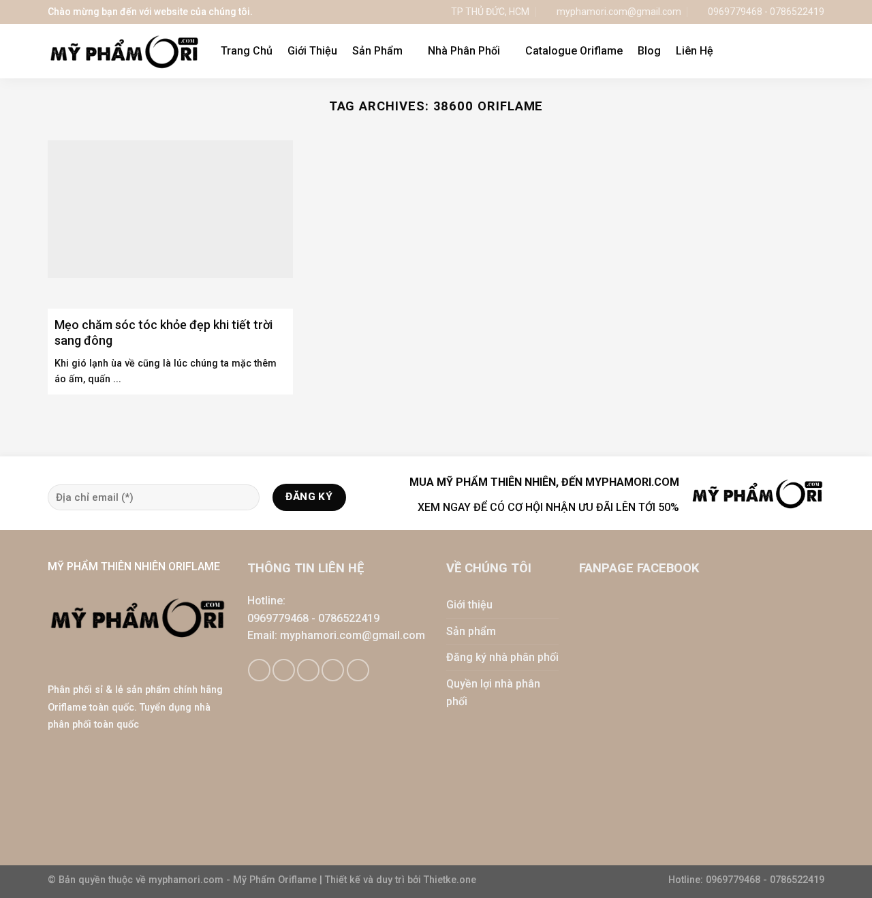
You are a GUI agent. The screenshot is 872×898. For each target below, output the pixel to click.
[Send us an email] (308, 670)
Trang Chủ (246, 50)
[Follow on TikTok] (283, 670)
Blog (649, 50)
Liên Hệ (694, 50)
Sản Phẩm (377, 50)
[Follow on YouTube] (358, 670)
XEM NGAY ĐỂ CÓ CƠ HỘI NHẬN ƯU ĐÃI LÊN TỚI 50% (548, 507)
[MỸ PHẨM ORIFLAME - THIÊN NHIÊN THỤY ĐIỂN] (124, 51)
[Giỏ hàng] (789, 51)
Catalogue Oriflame (574, 50)
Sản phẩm (471, 631)
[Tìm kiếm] (817, 50)
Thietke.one (450, 880)
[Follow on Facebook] (259, 670)
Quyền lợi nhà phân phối (493, 692)
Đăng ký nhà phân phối (502, 657)
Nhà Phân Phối (464, 50)
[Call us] (333, 670)
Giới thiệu (469, 604)
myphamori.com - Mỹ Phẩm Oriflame (234, 880)
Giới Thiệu (312, 50)
